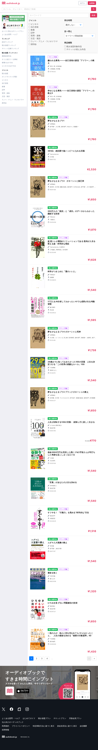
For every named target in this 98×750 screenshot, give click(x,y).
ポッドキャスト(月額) (9, 77)
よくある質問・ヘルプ (9, 34)
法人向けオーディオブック (12, 722)
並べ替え (68, 31)
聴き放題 (5, 73)
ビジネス (5, 80)
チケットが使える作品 (76, 49)
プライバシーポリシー (21, 726)
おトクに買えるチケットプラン (13, 31)
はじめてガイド (29, 718)
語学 (3, 90)
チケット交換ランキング (10, 48)
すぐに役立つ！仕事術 (9, 59)
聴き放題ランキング (9, 45)
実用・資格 (6, 93)
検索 (93, 15)
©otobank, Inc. (25, 737)
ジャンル (32, 20)
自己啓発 (5, 83)
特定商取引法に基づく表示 (43, 726)
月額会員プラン (75, 718)
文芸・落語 (6, 96)
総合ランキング (7, 42)
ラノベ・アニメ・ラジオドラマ (13, 100)
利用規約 (5, 726)
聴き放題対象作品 (74, 46)
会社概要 (83, 726)
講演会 (4, 103)
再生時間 (68, 20)
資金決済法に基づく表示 (67, 726)
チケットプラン (60, 718)
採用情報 (5, 730)
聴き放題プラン (44, 718)
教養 (3, 86)
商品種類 (68, 42)
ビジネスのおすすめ (9, 66)
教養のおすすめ (7, 62)
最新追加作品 (6, 56)
